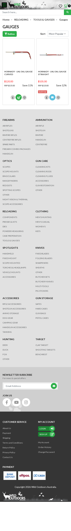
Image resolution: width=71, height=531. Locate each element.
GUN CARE (42, 160)
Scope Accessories (13, 204)
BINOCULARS (9, 176)
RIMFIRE (39, 135)
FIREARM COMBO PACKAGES (16, 149)
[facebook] (7, 402)
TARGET (40, 339)
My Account (43, 442)
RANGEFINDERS (10, 180)
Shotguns (8, 130)
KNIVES (40, 247)
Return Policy (9, 447)
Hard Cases (41, 308)
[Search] (67, 12)
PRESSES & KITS (10, 222)
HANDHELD (8, 253)
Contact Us (8, 457)
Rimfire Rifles (10, 135)
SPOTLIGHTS (10, 247)
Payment (7, 433)
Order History (44, 447)
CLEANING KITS (43, 166)
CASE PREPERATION (12, 236)
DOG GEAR (8, 318)
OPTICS (7, 160)
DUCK (5, 349)
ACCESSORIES (42, 180)
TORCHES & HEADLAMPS (14, 267)
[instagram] (26, 402)
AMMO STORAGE (11, 313)
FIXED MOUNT (10, 258)
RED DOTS (7, 185)
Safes (38, 304)
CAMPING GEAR (10, 322)
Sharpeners (42, 263)
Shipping (6, 438)
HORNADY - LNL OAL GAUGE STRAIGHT (52, 73)
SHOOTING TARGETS (45, 349)
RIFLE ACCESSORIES (12, 304)
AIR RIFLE (40, 125)
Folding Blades (44, 258)
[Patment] (9, 475)
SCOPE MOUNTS (10, 171)
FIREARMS (8, 119)
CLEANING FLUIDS (44, 176)
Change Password (46, 452)
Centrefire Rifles (12, 139)
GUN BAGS (41, 313)
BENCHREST (41, 354)
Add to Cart (19, 97)
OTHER (6, 194)
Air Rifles (7, 125)
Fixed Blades (42, 253)
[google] (16, 402)
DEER (5, 345)
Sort (42, 33)
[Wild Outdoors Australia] (38, 5)
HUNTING (8, 339)
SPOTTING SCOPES (11, 190)
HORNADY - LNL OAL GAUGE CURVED (18, 73)
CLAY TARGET (42, 345)
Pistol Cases (42, 318)
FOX (5, 354)
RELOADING (10, 211)
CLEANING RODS (43, 171)
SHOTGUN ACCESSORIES (14, 308)
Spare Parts (9, 144)
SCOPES (6, 166)
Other (39, 272)
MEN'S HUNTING (44, 217)
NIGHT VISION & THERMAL (15, 199)
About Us (7, 428)
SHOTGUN (40, 130)
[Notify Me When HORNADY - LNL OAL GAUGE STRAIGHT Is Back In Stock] (52, 97)
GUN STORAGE (44, 298)
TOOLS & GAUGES (11, 240)
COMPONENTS (10, 217)
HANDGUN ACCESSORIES (15, 327)
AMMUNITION (44, 119)
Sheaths (40, 267)
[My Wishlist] (60, 6)
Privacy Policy (9, 452)
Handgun (8, 153)
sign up (43, 434)
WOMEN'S (40, 226)
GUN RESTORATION (45, 185)
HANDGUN (41, 139)
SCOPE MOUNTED (11, 263)
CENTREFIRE (41, 144)
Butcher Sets (43, 277)
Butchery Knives (44, 281)
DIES (5, 226)
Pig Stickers (42, 291)
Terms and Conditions (13, 442)
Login (42, 428)
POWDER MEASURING (13, 231)
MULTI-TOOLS (42, 286)
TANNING (7, 332)
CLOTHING (42, 211)
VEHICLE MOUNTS (11, 272)
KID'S (38, 231)
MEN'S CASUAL (43, 222)
